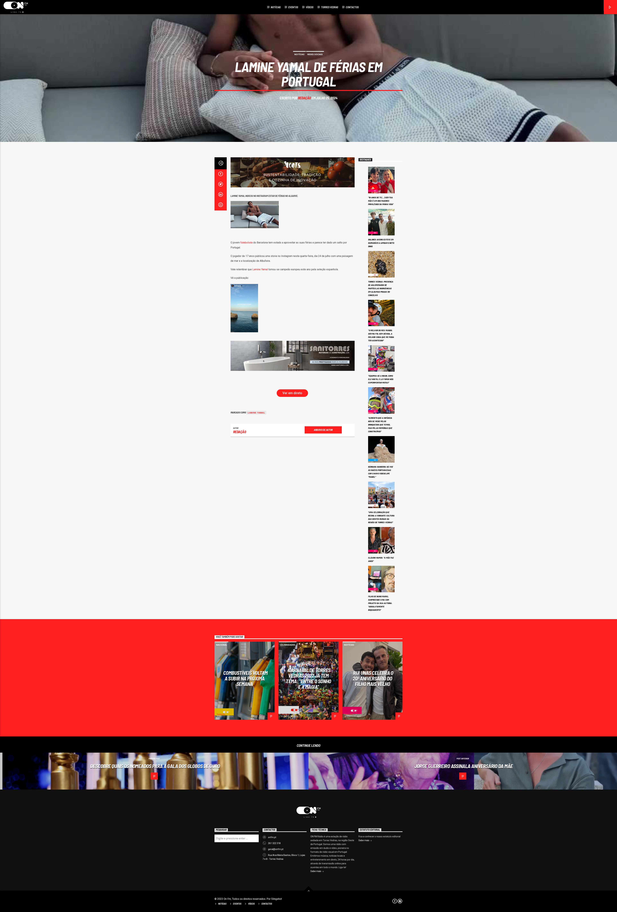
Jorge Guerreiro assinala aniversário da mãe (463, 766)
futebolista (246, 242)
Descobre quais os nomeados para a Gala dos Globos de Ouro (155, 766)
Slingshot (276, 898)
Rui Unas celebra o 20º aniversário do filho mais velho (373, 678)
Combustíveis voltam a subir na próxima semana (245, 678)
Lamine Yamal (260, 269)
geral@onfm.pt (275, 849)
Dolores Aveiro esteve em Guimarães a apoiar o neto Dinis (381, 243)
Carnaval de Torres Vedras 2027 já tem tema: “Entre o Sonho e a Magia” (308, 678)
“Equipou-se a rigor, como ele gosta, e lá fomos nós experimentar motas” (380, 379)
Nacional (221, 644)
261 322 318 (274, 843)
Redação (304, 98)
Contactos (352, 7)
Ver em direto (292, 393)
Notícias (276, 7)
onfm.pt (272, 837)
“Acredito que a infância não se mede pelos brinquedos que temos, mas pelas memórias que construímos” (380, 424)
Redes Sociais (315, 54)
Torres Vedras (329, 7)
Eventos (293, 7)
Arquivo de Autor (323, 429)
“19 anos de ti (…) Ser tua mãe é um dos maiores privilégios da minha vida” (381, 201)
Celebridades (287, 644)
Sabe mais (316, 871)
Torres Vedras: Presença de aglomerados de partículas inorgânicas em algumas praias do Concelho (380, 288)
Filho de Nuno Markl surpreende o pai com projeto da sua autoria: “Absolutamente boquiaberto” (380, 603)
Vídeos (309, 7)
